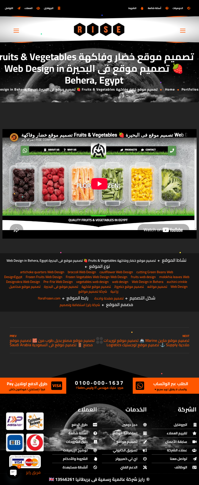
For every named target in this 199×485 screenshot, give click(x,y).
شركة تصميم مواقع (92, 291)
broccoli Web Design (82, 272)
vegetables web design (92, 282)
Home (170, 89)
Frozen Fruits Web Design (44, 277)
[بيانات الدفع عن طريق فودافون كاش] (35, 442)
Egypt (18, 277)
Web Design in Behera (147, 282)
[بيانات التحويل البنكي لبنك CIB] (15, 442)
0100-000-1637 (99, 383)
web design (120, 282)
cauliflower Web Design (116, 272)
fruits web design (143, 277)
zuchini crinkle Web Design (177, 284)
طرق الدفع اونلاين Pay (27, 384)
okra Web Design (28, 282)
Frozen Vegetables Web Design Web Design (96, 277)
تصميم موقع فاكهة (96, 286)
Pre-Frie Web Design (58, 282)
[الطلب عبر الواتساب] (140, 386)
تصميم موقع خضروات (129, 286)
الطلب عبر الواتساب (170, 384)
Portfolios (190, 89)
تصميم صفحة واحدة (109, 298)
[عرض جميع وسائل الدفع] (25, 461)
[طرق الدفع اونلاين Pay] (56, 386)
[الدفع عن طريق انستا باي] (15, 421)
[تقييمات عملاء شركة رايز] (35, 421)
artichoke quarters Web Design (42, 272)
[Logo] (99, 29)
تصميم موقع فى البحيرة (61, 286)
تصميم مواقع (157, 286)
